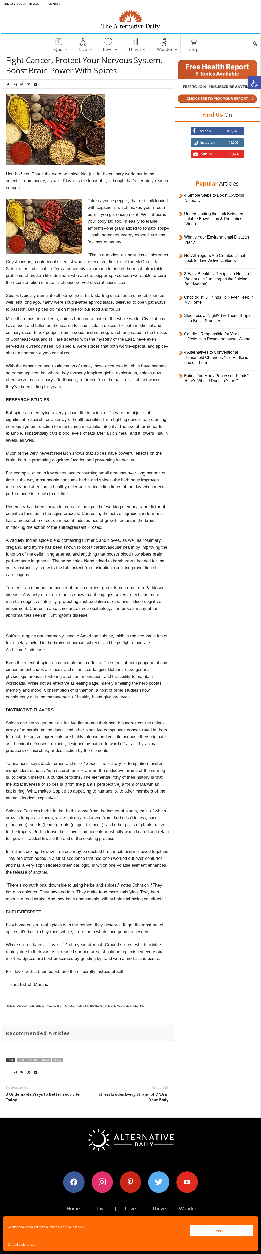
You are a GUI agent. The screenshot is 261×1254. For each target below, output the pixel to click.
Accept (221, 1231)
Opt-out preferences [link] (21, 1244)
